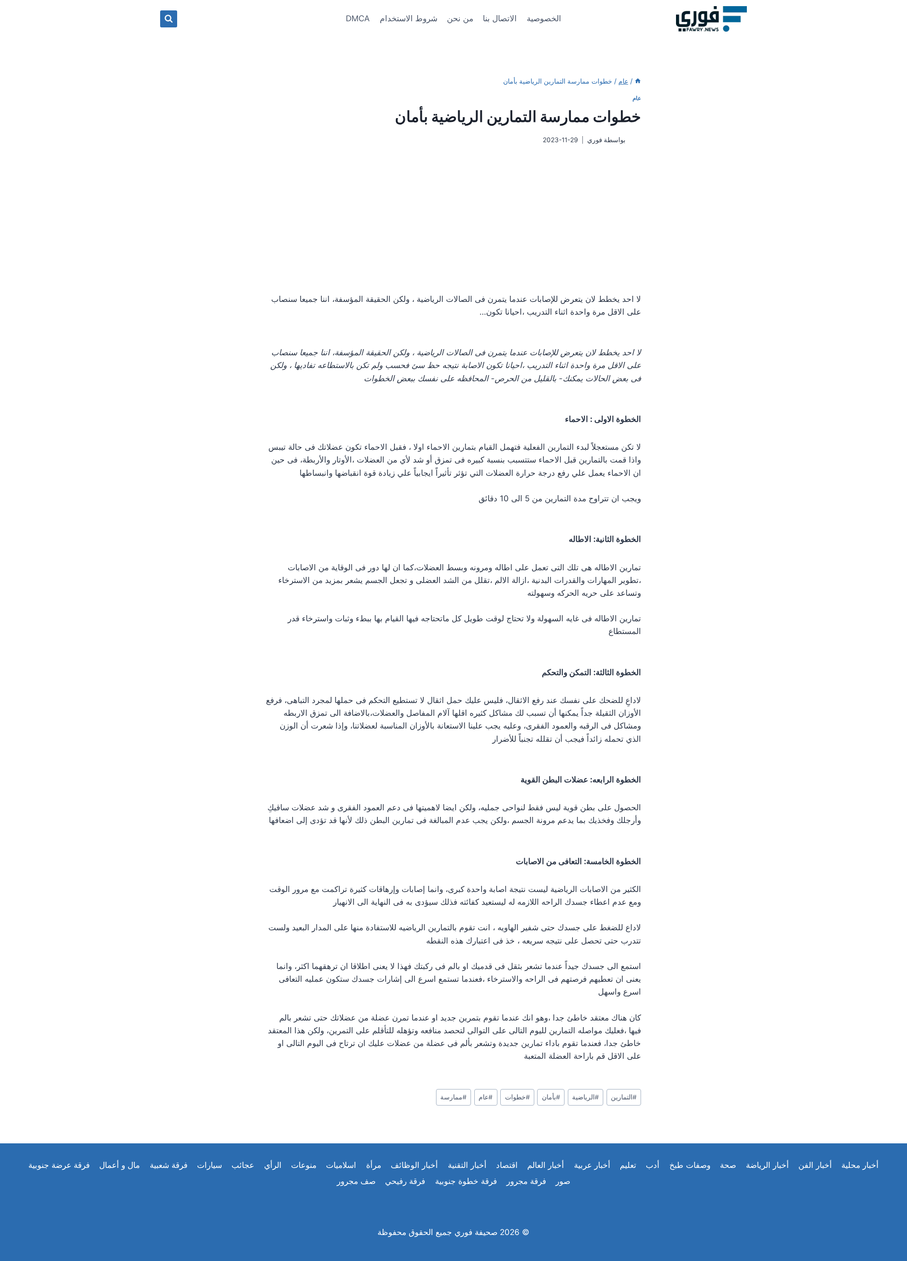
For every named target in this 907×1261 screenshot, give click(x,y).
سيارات (209, 1165)
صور (563, 1181)
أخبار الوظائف (414, 1165)
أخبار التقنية (467, 1165)
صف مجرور (356, 1181)
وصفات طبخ (689, 1165)
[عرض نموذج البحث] (168, 18)
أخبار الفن (815, 1165)
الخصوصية (544, 18)
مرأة (373, 1165)
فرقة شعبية (169, 1165)
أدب (652, 1165)
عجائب (242, 1165)
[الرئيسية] (637, 81)
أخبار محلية (860, 1165)
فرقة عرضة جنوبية (59, 1165)
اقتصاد (507, 1165)
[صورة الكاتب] (635, 140)
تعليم (628, 1165)
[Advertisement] (453, 219)
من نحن (460, 18)
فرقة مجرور (526, 1181)
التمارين (624, 1097)
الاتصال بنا (500, 18)
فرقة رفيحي (405, 1181)
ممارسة (453, 1097)
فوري (594, 140)
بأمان (551, 1097)
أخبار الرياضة (767, 1165)
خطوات (517, 1097)
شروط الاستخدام (408, 18)
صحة (728, 1165)
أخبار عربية (592, 1165)
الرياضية (585, 1097)
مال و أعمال (119, 1165)
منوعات (304, 1165)
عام (637, 98)
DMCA (358, 18)
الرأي (273, 1165)
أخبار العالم (545, 1165)
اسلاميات (341, 1165)
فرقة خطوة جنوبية (466, 1181)
